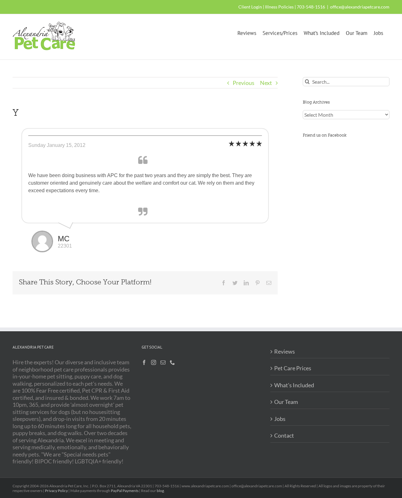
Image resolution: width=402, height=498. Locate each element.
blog (160, 490)
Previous (243, 82)
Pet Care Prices (292, 368)
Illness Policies (279, 6)
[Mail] (163, 362)
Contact (284, 435)
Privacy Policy (56, 490)
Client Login (250, 6)
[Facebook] (144, 362)
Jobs (279, 418)
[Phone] (172, 362)
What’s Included (294, 385)
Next (266, 82)
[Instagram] (153, 362)
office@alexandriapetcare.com (359, 6)
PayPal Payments (125, 490)
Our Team (286, 401)
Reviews (284, 351)
